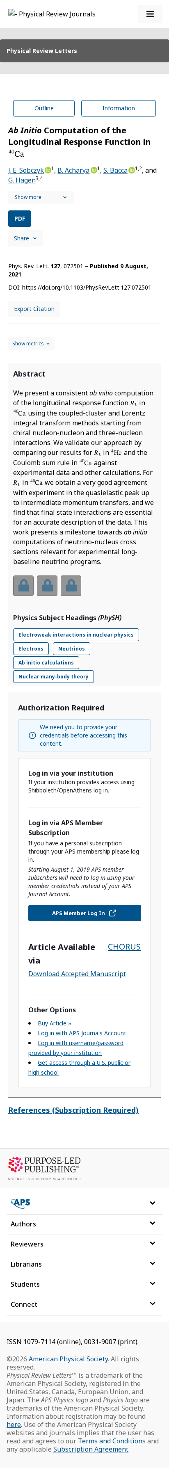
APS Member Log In (78, 913)
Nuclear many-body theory (53, 676)
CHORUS (124, 946)
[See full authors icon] (41, 197)
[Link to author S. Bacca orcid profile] (131, 169)
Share (21, 238)
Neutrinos (71, 648)
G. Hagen (22, 180)
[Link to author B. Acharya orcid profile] (93, 169)
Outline (44, 108)
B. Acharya (73, 170)
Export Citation (34, 309)
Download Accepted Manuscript (77, 973)
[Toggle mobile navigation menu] (150, 14)
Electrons (30, 648)
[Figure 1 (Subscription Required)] (23, 585)
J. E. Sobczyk (26, 170)
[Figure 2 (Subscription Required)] (47, 585)
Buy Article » (54, 1023)
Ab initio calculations (46, 662)
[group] (84, 590)
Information (119, 108)
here (14, 1424)
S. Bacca (115, 170)
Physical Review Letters (42, 51)
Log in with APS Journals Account (82, 1033)
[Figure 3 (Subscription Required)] (71, 585)
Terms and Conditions (112, 1440)
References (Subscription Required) (73, 1110)
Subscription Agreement (90, 1449)
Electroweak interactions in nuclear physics (76, 634)
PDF (19, 218)
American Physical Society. (69, 1358)
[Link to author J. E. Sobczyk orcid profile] (47, 169)
